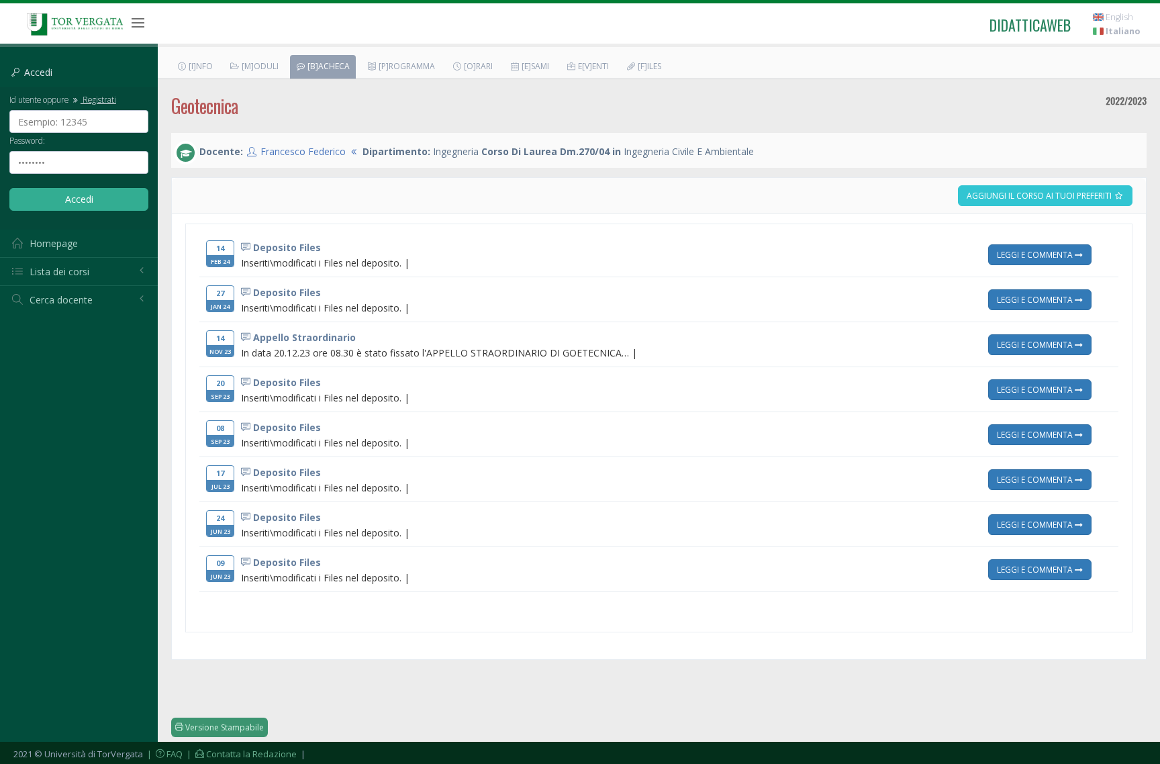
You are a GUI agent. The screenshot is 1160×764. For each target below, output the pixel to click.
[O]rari (477, 66)
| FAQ (164, 754)
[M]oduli (259, 66)
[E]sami (534, 66)
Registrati (98, 99)
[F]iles (648, 66)
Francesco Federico (303, 151)
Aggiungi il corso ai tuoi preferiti (1040, 195)
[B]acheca (327, 66)
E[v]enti (592, 66)
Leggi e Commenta (1036, 254)
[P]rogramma (406, 66)
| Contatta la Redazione (241, 754)
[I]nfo (200, 66)
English (1118, 17)
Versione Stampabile (223, 727)
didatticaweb (1030, 25)
